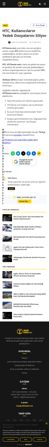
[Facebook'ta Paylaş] (28, 153)
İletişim (24, 358)
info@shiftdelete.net (24, 406)
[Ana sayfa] (24, 4)
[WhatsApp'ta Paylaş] (13, 153)
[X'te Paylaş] (23, 153)
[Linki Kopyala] (39, 153)
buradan (18, 135)
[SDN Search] (45, 4)
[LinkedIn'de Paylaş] (34, 153)
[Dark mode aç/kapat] (40, 4)
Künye (24, 373)
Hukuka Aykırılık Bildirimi (24, 365)
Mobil (5, 25)
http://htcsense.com (16, 101)
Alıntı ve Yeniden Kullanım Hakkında (24, 369)
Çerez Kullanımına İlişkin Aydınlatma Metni (24, 362)
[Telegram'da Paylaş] (18, 153)
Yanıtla (11, 189)
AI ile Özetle (40, 25)
